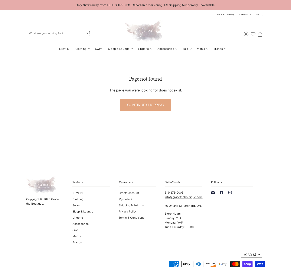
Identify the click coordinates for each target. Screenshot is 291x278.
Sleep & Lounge (119, 48)
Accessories (166, 48)
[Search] (89, 33)
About (260, 14)
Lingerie (144, 48)
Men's (201, 48)
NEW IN (64, 48)
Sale (186, 48)
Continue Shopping (145, 105)
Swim (98, 48)
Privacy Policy (128, 211)
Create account (129, 193)
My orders (125, 199)
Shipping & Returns (131, 205)
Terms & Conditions (131, 217)
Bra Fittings (225, 14)
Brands (218, 48)
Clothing (81, 48)
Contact (245, 14)
